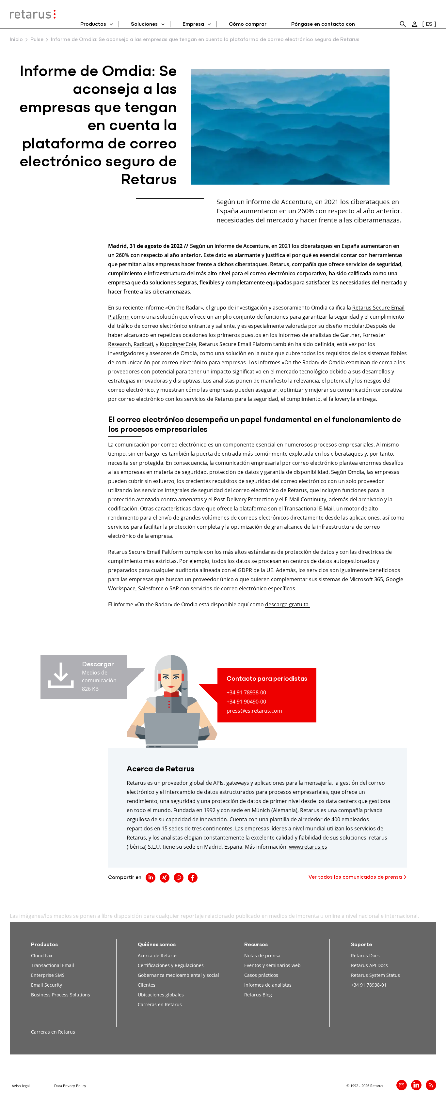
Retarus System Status (375, 975)
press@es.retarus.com (254, 710)
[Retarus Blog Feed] (431, 1085)
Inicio (16, 39)
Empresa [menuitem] (193, 24)
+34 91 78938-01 (369, 985)
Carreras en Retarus (160, 1004)
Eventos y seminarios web (272, 965)
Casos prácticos (261, 975)
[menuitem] (403, 24)
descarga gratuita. (287, 604)
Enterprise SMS (48, 975)
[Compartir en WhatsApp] (178, 878)
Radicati (143, 344)
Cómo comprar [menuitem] (247, 24)
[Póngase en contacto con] (401, 1085)
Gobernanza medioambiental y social (178, 975)
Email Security (46, 985)
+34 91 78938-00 (246, 692)
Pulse (36, 39)
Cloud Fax (41, 955)
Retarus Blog (258, 995)
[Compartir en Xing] (164, 878)
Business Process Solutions (60, 995)
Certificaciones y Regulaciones (171, 965)
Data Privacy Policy (70, 1085)
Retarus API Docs (369, 965)
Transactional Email (52, 965)
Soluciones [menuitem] (144, 24)
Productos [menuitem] (93, 24)
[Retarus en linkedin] (416, 1085)
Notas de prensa (262, 955)
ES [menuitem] (429, 24)
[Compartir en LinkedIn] (150, 878)
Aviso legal (21, 1085)
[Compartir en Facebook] (193, 878)
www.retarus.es (308, 846)
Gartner (350, 334)
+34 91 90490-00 (246, 701)
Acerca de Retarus (158, 955)
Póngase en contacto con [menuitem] (323, 24)
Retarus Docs (365, 955)
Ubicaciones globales (161, 995)
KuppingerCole (178, 344)
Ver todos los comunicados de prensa (355, 877)
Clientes (146, 985)
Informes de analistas (268, 985)
